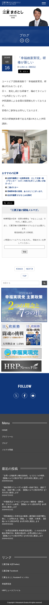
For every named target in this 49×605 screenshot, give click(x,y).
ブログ (4, 443)
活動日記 (32, 67)
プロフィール (7, 437)
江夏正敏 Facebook (10, 571)
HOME (4, 430)
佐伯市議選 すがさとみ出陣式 (19, 195)
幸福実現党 (6, 584)
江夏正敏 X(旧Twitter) (11, 564)
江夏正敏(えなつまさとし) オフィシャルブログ (11, 3)
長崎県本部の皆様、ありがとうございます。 (25, 191)
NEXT (28, 269)
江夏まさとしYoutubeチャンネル (15, 577)
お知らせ (23, 67)
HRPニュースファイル (11, 590)
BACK (20, 269)
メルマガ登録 (7, 450)
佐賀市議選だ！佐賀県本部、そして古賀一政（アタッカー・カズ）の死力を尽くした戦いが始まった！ (25, 180)
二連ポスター (12, 187)
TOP (24, 276)
